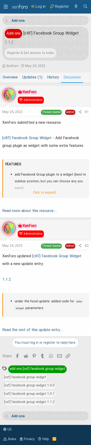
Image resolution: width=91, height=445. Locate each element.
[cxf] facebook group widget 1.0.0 (29, 385)
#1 (87, 112)
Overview (10, 77)
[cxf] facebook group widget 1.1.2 (29, 402)
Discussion (72, 77)
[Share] (80, 112)
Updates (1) (32, 77)
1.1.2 (6, 280)
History (53, 77)
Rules (12, 439)
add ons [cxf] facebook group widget (37, 368)
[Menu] (6, 7)
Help (45, 439)
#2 (87, 245)
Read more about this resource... (29, 211)
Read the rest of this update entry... (32, 330)
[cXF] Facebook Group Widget (27, 138)
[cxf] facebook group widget (25, 377)
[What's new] (75, 7)
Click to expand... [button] (46, 192)
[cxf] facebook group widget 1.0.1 (29, 393)
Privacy (29, 439)
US (9, 429)
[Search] (85, 7)
